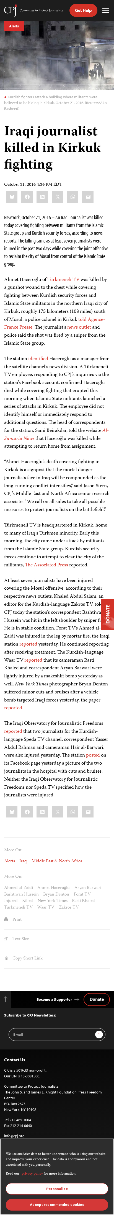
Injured (11, 901)
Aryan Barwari (87, 888)
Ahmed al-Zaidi (18, 888)
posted (93, 755)
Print (16, 919)
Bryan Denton (56, 894)
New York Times (53, 901)
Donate (97, 999)
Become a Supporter (54, 999)
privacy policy (32, 1174)
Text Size (20, 939)
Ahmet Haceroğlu (53, 888)
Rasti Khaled (83, 901)
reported (28, 644)
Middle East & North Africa (57, 861)
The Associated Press (46, 565)
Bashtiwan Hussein (21, 894)
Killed (27, 901)
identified (38, 359)
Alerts (14, 26)
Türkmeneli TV (63, 280)
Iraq (23, 861)
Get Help (83, 10)
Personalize (57, 1189)
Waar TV (45, 907)
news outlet (79, 327)
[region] (57, 1176)
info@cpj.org (14, 1135)
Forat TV (82, 894)
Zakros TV (69, 907)
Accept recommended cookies (57, 1205)
